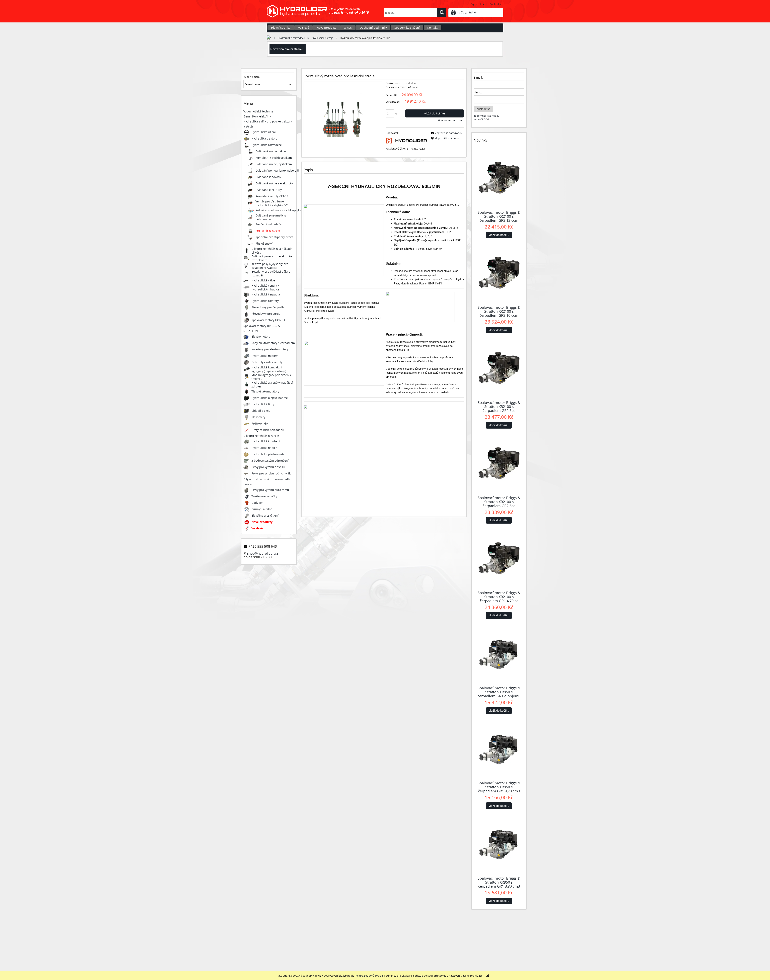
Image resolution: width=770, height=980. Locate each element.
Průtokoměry (259, 423)
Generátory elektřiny (257, 116)
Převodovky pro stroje (265, 314)
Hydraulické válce (263, 280)
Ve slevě (257, 528)
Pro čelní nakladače (268, 224)
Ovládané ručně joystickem (273, 164)
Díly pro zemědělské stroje (261, 436)
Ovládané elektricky (268, 190)
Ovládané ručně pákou (270, 151)
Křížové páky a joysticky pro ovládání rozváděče (269, 266)
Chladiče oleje (260, 411)
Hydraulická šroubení (265, 441)
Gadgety (256, 503)
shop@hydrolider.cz (262, 553)
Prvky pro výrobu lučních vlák (271, 473)
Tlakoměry (258, 417)
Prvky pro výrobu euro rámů (270, 490)
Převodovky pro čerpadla (268, 307)
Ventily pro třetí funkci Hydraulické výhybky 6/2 (271, 203)
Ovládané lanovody (268, 177)
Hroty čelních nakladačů (267, 430)
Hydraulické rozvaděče (266, 145)
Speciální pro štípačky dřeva (274, 237)
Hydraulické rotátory (265, 301)
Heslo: (478, 92)
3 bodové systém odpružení (270, 460)
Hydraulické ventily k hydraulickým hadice (265, 287)
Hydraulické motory (264, 356)
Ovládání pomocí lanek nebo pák (277, 170)
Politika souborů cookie (369, 975)
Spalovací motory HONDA (268, 320)
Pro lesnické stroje (267, 231)
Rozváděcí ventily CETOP (271, 196)
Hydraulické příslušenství (268, 454)
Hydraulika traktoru (264, 138)
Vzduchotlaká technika (258, 111)
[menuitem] (280, 27)
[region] (385, 932)
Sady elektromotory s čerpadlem (273, 343)
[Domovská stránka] (320, 13)
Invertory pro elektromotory (269, 349)
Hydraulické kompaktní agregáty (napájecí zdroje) (268, 369)
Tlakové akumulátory (265, 391)
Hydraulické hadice (264, 448)
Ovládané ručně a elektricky (274, 183)
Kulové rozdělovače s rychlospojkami (280, 210)
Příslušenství (264, 243)
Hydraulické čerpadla (265, 294)
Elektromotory (260, 336)
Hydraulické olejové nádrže (269, 398)
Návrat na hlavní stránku (287, 49)
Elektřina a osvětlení (265, 515)
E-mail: (478, 77)
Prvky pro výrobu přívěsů (268, 467)
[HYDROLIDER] (406, 140)
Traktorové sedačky (264, 496)
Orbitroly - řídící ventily (267, 362)
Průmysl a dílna (261, 509)
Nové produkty (262, 522)
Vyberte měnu (251, 76)
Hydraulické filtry (262, 404)
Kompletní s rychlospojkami (274, 158)
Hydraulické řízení (263, 132)
